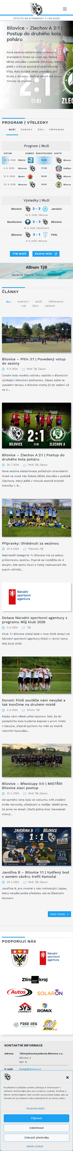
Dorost (23, 301)
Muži (38, 301)
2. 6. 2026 (12, 709)
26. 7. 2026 (13, 464)
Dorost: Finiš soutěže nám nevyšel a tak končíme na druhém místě (33, 702)
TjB (23, 305)
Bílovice (43, 215)
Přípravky (56, 301)
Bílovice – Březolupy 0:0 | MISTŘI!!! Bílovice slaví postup (32, 785)
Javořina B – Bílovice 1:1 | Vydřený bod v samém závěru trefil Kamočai (35, 874)
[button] (67, 1077)
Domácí (29, 153)
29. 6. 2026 (13, 548)
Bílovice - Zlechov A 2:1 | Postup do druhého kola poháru (34, 33)
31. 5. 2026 (13, 793)
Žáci (35, 305)
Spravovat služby (36, 1108)
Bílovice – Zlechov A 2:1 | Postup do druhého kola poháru (33, 457)
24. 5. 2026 (13, 881)
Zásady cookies (34, 1146)
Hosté (58, 153)
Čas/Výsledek (44, 153)
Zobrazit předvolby (36, 1137)
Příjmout (36, 1118)
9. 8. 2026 (12, 368)
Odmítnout (36, 1127)
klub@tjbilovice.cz (30, 1069)
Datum (8, 153)
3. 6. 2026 (12, 627)
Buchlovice (43, 228)
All (8, 301)
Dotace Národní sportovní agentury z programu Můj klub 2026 (34, 620)
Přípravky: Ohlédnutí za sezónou (30, 543)
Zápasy (50, 305)
